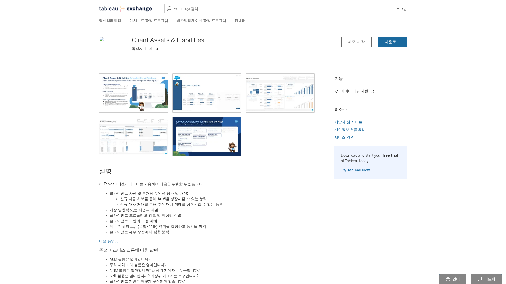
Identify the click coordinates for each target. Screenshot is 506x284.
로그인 (402, 9)
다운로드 (392, 42)
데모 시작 (356, 42)
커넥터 (240, 20)
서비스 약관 (344, 137)
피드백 (489, 279)
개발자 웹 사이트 (348, 122)
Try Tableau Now (355, 170)
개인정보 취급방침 (349, 130)
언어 (456, 279)
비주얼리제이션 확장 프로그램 (201, 20)
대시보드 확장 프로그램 (149, 20)
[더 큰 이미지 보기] (133, 93)
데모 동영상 (109, 241)
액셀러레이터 (110, 20)
